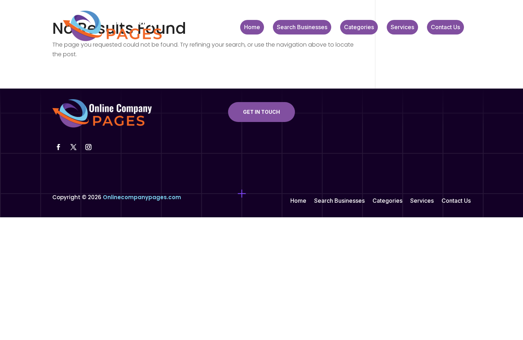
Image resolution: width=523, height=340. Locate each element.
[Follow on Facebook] (58, 147)
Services (402, 28)
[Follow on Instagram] (88, 147)
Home (252, 28)
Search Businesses (302, 28)
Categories (359, 28)
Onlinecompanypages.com (142, 197)
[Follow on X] (73, 147)
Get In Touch (261, 112)
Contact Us (445, 28)
